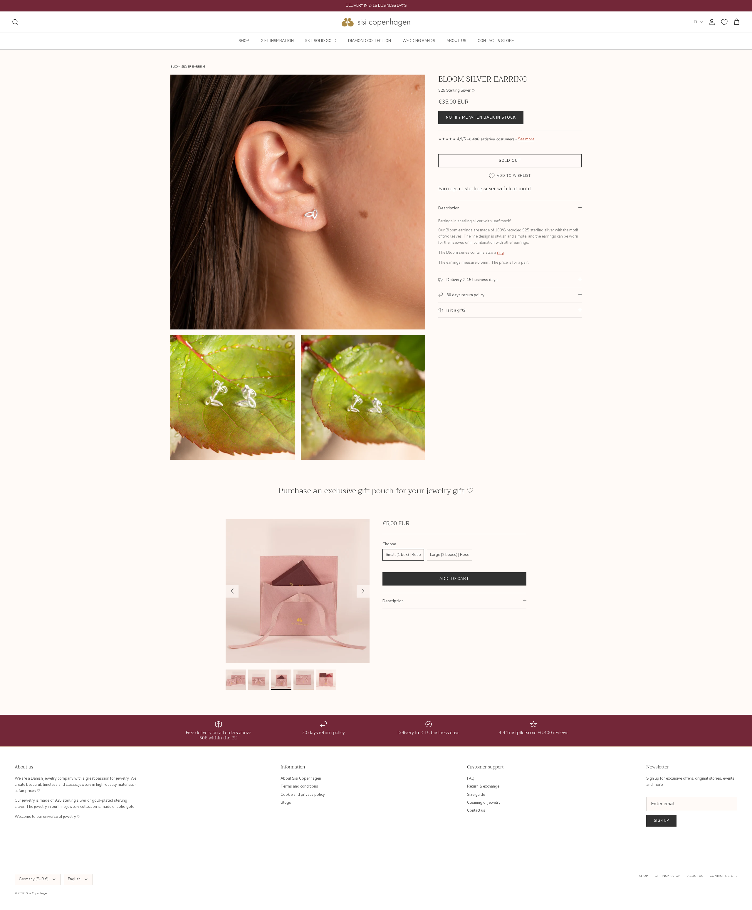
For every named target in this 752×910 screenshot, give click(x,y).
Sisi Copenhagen (37, 893)
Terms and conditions (299, 786)
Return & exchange (483, 786)
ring (500, 252)
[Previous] (232, 591)
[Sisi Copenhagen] (376, 22)
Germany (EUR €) (33, 879)
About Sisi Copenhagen (301, 778)
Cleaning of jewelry (484, 802)
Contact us (476, 810)
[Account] (710, 22)
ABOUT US (456, 40)
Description (448, 208)
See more (526, 139)
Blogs (286, 802)
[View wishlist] (724, 22)
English (74, 879)
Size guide (476, 794)
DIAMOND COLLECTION (369, 40)
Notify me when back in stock (481, 117)
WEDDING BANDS (418, 40)
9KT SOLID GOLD (321, 40)
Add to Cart (454, 578)
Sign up (661, 820)
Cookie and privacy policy (303, 794)
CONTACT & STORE (496, 40)
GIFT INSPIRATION (277, 40)
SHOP (244, 40)
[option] (298, 591)
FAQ (470, 778)
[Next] (363, 591)
